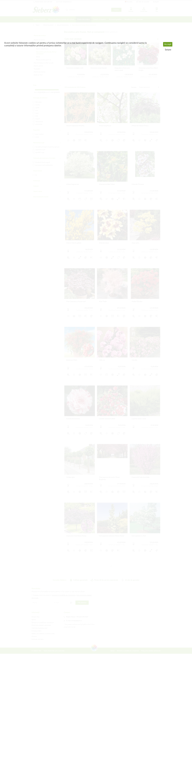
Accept (167, 44)
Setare (168, 50)
